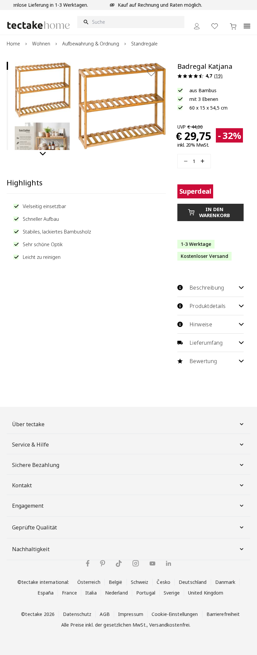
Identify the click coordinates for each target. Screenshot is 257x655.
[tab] (7, 66)
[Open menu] (247, 22)
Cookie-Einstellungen (175, 614)
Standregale (144, 43)
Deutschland (192, 582)
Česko (163, 582)
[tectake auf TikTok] (119, 563)
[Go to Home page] (38, 24)
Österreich (88, 582)
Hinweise (200, 324)
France (69, 593)
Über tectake (28, 424)
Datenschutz (77, 614)
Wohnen (41, 43)
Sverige (172, 593)
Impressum (130, 614)
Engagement (28, 505)
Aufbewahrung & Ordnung (90, 43)
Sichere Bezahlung (35, 465)
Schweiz (140, 582)
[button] (43, 90)
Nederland (116, 593)
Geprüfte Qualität (34, 527)
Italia (91, 593)
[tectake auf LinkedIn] (168, 563)
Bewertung (203, 361)
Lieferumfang (206, 342)
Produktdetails (207, 306)
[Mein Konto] (196, 26)
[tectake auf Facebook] (87, 563)
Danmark (225, 582)
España (45, 593)
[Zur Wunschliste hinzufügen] (151, 72)
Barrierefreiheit (223, 614)
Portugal (145, 593)
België (115, 582)
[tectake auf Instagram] (136, 563)
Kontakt (22, 485)
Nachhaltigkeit (31, 549)
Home (13, 43)
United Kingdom (206, 593)
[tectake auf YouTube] (152, 563)
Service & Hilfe (30, 444)
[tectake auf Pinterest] (102, 563)
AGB (104, 614)
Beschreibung (206, 287)
